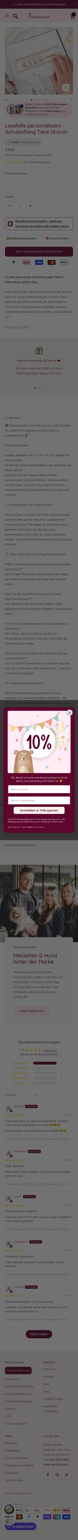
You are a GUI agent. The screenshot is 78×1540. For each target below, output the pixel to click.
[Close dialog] (69, 712)
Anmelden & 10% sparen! (39, 810)
